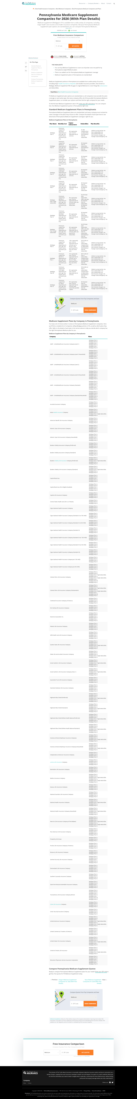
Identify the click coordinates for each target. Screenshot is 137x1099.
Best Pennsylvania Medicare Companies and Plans (86, 8)
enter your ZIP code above (87, 104)
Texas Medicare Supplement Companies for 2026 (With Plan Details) (92, 981)
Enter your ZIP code (101, 972)
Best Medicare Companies (63, 8)
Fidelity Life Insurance (60, 460)
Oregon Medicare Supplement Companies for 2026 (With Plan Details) (68, 981)
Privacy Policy (87, 1090)
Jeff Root (82, 56)
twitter (112, 1082)
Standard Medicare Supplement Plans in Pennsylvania (36, 67)
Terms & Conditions (96, 1090)
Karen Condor (63, 56)
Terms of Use (78, 49)
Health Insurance (58, 412)
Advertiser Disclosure (33, 58)
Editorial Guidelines (55, 1019)
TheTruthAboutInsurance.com (51, 1090)
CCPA (104, 1090)
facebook (110, 1082)
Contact (108, 3)
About (103, 3)
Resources (82, 3)
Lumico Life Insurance (56, 762)
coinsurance (103, 86)
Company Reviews (93, 3)
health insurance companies (67, 84)
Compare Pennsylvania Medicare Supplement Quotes (37, 81)
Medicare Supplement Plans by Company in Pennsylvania (36, 74)
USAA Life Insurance (55, 904)
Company (26, 1080)
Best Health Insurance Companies (45, 8)
